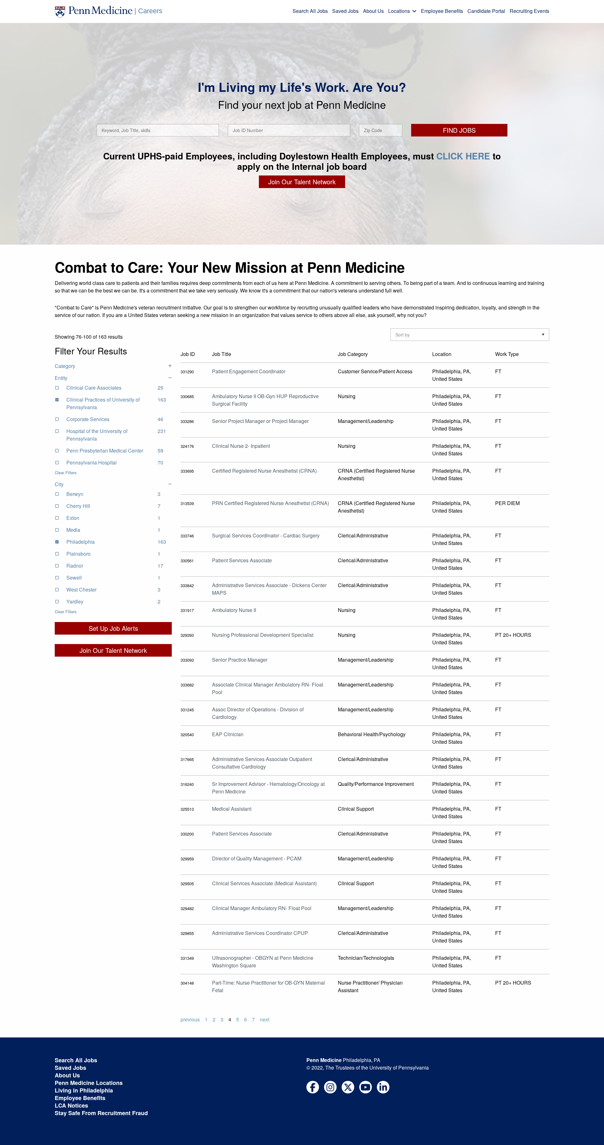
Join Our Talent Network (302, 181)
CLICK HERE (463, 155)
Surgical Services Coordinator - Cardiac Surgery (266, 535)
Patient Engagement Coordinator (248, 371)
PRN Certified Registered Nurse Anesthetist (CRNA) (270, 503)
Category (65, 366)
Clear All (164, 354)
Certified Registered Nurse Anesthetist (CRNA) (264, 470)
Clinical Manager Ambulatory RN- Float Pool (261, 908)
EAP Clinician (227, 734)
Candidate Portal (486, 10)
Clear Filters (66, 472)
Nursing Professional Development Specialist (262, 634)
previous (190, 1019)
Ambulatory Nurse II (234, 610)
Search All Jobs (310, 10)
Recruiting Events (529, 10)
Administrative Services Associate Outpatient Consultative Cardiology (262, 762)
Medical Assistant (231, 808)
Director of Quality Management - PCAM (256, 858)
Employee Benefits (442, 10)
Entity (61, 377)
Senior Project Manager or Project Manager (260, 421)
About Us (373, 10)
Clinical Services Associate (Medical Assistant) (264, 883)
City (59, 484)
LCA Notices (71, 1105)
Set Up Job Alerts (113, 628)
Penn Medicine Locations (89, 1083)
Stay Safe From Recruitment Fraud (101, 1113)
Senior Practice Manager (239, 659)
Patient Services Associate (242, 560)
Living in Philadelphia (84, 1090)
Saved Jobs (345, 10)
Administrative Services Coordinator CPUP (260, 933)
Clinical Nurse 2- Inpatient (241, 445)
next (264, 1019)
